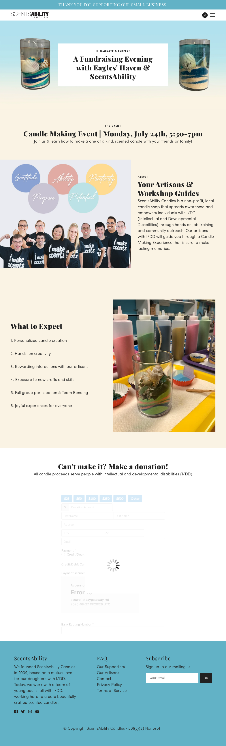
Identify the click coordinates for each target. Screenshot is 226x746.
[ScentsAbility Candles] (30, 15)
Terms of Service (112, 691)
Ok (206, 678)
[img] (15, 711)
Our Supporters (111, 667)
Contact (104, 679)
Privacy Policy (109, 685)
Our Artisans (108, 673)
